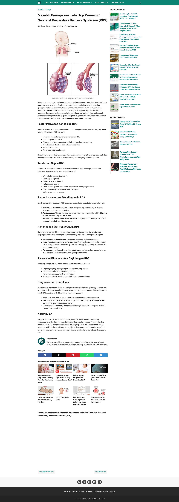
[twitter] (59, 355)
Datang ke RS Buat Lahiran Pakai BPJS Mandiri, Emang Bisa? (130, 124)
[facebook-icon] (79, 482)
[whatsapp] (87, 355)
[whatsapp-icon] (100, 482)
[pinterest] (73, 355)
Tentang (74, 491)
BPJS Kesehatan (83, 3)
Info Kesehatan (67, 3)
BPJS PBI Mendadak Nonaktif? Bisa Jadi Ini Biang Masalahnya (128, 134)
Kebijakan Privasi (101, 491)
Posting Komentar (71, 26)
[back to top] (175, 497)
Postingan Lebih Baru (46, 472)
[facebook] (45, 355)
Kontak (81, 491)
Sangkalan (89, 491)
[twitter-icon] (84, 482)
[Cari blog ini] (140, 2)
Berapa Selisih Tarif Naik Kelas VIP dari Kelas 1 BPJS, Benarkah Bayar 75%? (130, 97)
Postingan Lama (100, 472)
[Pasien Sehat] (39, 2)
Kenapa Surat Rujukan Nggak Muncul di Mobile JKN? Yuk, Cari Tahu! (130, 67)
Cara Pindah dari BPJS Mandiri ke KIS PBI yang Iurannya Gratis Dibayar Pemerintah (130, 77)
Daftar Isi (111, 491)
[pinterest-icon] (89, 482)
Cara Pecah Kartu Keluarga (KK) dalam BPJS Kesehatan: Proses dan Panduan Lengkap (130, 87)
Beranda (67, 491)
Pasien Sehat (89, 499)
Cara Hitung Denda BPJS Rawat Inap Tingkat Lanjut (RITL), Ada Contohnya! (129, 16)
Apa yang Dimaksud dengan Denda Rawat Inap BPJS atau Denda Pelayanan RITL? (130, 47)
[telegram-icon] (94, 482)
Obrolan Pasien (51, 3)
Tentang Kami (117, 3)
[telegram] (101, 355)
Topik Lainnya (100, 3)
